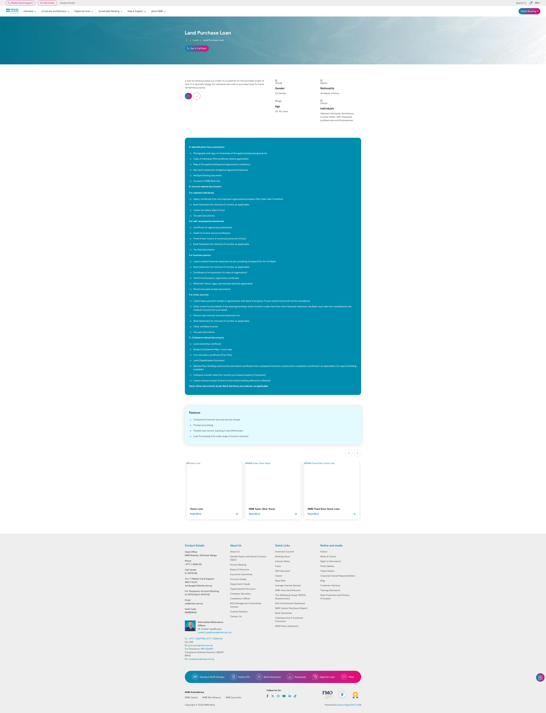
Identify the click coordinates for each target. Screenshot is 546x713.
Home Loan (196, 508)
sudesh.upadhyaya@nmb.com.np (214, 632)
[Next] (357, 453)
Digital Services (82, 11)
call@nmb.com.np (194, 603)
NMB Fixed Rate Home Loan (324, 508)
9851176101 (191, 582)
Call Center (49, 2)
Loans (196, 40)
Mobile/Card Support (22, 2)
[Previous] (349, 453)
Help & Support (135, 11)
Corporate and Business (53, 11)
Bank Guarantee (272, 676)
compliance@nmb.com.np (201, 659)
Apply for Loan (327, 676)
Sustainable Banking (109, 11)
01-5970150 (191, 573)
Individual (28, 11)
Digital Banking (528, 11)
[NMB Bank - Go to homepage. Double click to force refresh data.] (12, 11)
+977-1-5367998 (196, 638)
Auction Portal (67, 2)
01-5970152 (204, 594)
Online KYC (244, 676)
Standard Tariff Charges (212, 676)
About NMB (157, 11)
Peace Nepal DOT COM (349, 704)
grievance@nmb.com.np (200, 645)
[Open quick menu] (540, 677)
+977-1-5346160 (193, 564)
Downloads (300, 676)
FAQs (351, 676)
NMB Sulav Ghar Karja (262, 508)
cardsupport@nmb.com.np (198, 585)
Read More (195, 513)
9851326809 (206, 648)
